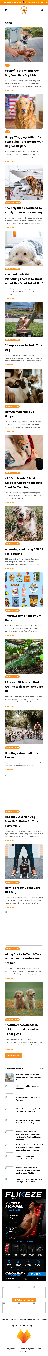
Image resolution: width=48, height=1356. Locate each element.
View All (40, 1069)
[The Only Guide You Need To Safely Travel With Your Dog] (24, 182)
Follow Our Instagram (25, 1300)
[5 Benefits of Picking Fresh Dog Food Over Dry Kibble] (24, 44)
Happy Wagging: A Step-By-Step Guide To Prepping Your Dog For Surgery (24, 141)
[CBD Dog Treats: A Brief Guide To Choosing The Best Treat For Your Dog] (24, 452)
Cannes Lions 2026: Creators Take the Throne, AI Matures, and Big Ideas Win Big (28, 1170)
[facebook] (13, 1326)
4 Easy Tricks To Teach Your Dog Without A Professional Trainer (23, 958)
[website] (31, 1326)
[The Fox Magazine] (24, 10)
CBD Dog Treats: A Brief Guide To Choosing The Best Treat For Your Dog (23, 483)
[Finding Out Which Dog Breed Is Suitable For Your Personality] (24, 791)
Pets (7, 65)
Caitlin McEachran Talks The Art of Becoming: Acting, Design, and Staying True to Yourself (29, 1147)
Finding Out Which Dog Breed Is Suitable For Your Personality (21, 821)
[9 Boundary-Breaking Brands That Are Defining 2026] (9, 1112)
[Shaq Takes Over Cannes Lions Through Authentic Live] (9, 1182)
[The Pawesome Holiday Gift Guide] (24, 589)
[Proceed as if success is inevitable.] (23, 2)
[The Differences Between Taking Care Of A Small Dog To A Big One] (24, 999)
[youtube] (24, 1326)
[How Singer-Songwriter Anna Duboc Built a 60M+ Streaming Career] (9, 1077)
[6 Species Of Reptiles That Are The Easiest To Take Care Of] (24, 656)
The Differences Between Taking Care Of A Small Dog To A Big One (23, 1029)
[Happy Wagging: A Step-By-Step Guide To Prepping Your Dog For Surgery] (24, 111)
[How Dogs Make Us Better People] (24, 727)
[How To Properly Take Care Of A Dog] (24, 861)
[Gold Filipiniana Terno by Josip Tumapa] (9, 1100)
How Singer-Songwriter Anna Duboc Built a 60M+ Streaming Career (28, 1077)
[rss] (35, 1326)
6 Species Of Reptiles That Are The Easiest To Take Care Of (24, 686)
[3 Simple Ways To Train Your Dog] (24, 319)
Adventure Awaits (13, 203)
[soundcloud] (27, 1326)
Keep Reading (9, 90)
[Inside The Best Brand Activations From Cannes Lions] (9, 1159)
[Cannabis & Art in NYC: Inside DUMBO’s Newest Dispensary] (9, 1123)
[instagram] (20, 1326)
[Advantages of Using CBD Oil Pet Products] (24, 523)
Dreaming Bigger (12, 269)
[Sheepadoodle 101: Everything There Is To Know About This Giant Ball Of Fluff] (24, 248)
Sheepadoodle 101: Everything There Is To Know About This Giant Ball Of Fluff (24, 279)
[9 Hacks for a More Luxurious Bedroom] (9, 1089)
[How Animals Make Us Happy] (24, 386)
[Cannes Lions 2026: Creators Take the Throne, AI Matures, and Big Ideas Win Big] (9, 1170)
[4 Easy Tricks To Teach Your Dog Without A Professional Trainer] (24, 928)
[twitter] (17, 1326)
